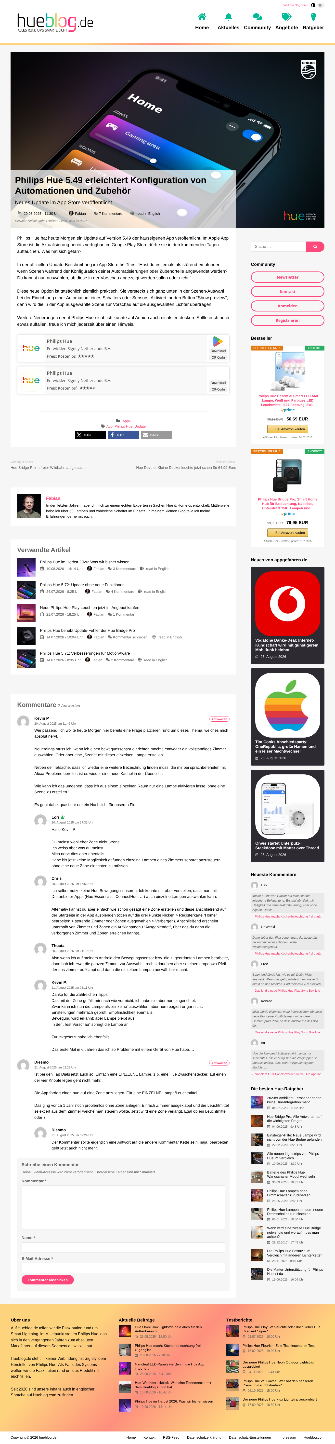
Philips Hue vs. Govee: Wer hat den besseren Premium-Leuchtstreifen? (278, 1383)
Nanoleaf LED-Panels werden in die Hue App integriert (169, 1366)
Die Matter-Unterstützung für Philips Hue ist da (295, 1272)
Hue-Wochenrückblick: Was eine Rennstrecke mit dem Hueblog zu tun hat (173, 1385)
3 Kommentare (124, 569)
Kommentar (34, 1181)
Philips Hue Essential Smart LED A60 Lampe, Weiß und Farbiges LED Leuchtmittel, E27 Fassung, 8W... (288, 400)
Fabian (80, 214)
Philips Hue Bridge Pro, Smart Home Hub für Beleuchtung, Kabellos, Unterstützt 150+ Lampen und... (287, 503)
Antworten (219, 719)
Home (131, 1438)
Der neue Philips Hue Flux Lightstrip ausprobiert (280, 1399)
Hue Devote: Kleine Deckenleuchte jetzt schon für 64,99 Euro (186, 468)
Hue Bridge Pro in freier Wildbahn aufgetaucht (48, 468)
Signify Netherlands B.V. (89, 380)
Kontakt (288, 291)
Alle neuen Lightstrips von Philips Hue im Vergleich (293, 1156)
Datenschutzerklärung (204, 1438)
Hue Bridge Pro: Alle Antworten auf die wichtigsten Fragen (294, 1119)
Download (218, 351)
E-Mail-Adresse (37, 1258)
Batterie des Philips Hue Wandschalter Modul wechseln (291, 1175)
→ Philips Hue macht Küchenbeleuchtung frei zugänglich (287, 916)
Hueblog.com (44, 1395)
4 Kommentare (122, 592)
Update (140, 427)
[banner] (54, 21)
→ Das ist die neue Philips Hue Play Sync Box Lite (285, 990)
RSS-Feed (171, 1438)
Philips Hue (59, 341)
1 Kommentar (123, 615)
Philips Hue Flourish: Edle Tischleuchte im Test (279, 1346)
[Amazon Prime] (288, 411)
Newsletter (287, 277)
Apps (127, 421)
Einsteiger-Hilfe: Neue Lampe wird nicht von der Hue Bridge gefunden (294, 1138)
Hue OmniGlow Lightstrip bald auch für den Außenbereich (168, 1329)
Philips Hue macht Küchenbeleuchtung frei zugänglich (168, 1348)
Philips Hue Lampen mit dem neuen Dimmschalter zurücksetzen (295, 1212)
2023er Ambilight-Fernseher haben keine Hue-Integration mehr (294, 1100)
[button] (90, 435)
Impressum (287, 1438)
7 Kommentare (110, 214)
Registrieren (288, 320)
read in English (148, 214)
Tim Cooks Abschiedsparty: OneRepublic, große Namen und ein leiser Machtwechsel (285, 747)
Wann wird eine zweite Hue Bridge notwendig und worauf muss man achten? (294, 1232)
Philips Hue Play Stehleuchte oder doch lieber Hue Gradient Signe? (282, 1329)
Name (28, 1238)
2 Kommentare (122, 660)
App (109, 427)
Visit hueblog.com (295, 5)
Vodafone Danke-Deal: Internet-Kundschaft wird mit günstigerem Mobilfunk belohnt (286, 645)
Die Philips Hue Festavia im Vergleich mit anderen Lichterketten (294, 1253)
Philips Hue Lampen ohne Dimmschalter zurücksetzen (288, 1193)
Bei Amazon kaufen (290, 429)
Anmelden (288, 306)
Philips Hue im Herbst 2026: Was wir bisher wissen (174, 1401)
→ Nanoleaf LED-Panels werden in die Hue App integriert (287, 1074)
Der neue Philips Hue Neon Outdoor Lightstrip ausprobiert (278, 1364)
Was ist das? (78, 221)
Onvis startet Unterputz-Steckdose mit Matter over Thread (287, 845)
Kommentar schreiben (131, 637)
